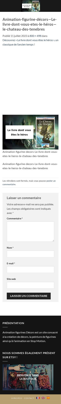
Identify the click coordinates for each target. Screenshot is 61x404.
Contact (29, 398)
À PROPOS (16, 398)
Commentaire (15, 218)
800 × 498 (35, 35)
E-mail (11, 263)
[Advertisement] (30, 78)
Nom (10, 247)
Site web (11, 278)
